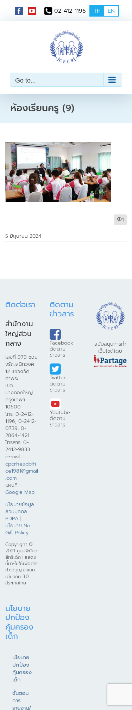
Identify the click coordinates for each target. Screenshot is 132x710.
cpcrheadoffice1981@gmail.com (21, 471)
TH (97, 11)
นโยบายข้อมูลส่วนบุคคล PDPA (19, 511)
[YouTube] (32, 11)
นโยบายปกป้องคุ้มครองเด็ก (22, 669)
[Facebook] (19, 11)
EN (111, 11)
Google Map (19, 492)
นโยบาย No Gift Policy (17, 529)
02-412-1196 (70, 11)
